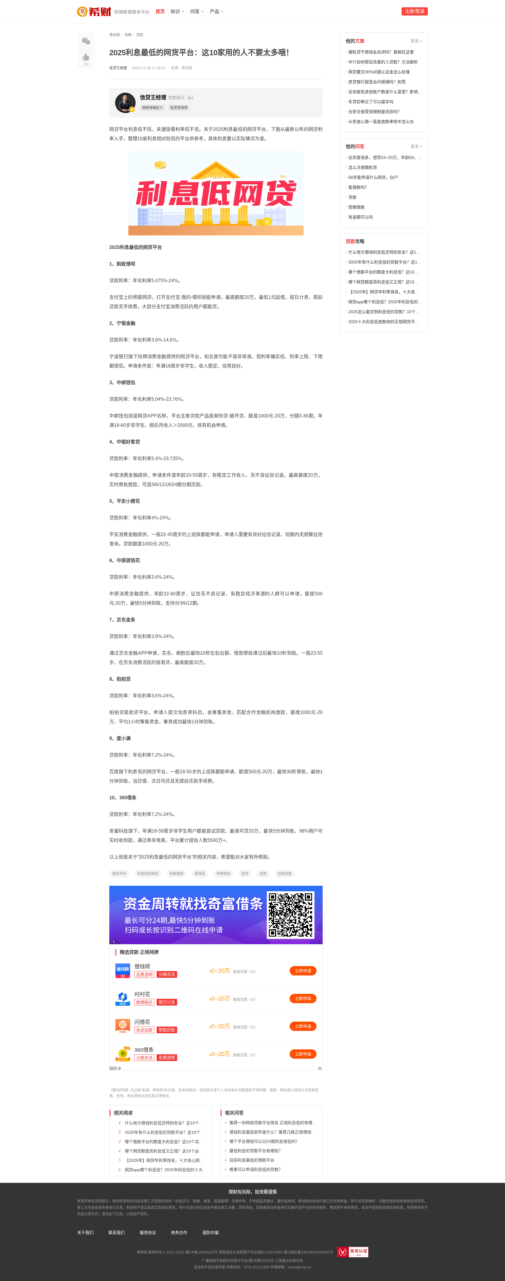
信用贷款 (285, 874)
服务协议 (148, 1232)
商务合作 (179, 1232)
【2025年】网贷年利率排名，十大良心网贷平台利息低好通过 (180, 1160)
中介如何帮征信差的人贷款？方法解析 (383, 62)
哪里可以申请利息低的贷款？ (256, 1169)
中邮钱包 (223, 874)
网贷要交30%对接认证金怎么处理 (379, 72)
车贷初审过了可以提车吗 (370, 101)
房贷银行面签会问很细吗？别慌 (377, 81)
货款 (352, 197)
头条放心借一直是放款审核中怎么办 (381, 121)
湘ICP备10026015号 (201, 1252)
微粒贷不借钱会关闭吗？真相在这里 (381, 52)
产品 (214, 11)
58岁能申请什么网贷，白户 (373, 177)
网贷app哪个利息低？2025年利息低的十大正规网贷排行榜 (178, 1169)
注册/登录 (415, 11)
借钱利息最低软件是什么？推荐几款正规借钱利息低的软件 (282, 1132)
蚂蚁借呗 (177, 874)
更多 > (416, 41)
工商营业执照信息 (289, 1261)
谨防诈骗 (210, 1232)
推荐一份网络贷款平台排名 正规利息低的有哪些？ (275, 1122)
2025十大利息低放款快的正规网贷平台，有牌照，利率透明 (402, 321)
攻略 (128, 35)
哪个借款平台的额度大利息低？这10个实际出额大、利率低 (178, 1141)
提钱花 (200, 874)
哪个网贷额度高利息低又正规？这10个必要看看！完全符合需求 (182, 1151)
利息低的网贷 (147, 874)
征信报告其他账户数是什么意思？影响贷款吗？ (391, 91)
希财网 (114, 35)
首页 (160, 11)
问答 (195, 11)
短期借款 (356, 207)
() (86, 64)
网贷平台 (119, 874)
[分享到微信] (86, 41)
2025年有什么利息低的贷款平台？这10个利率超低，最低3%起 (182, 1132)
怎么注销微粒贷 (362, 167)
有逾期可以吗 (360, 217)
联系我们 (116, 1232)
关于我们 (85, 1232)
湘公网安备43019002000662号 (308, 1252)
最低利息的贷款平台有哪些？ (256, 1150)
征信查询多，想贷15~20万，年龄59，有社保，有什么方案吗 (403, 157)
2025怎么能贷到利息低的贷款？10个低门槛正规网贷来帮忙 (402, 311)
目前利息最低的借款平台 (251, 1160)
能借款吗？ (358, 187)
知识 (175, 11)
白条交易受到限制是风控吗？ (375, 111)
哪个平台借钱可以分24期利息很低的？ (264, 1141)
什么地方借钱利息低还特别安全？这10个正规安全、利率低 (178, 1123)
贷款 (139, 35)
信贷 (244, 874)
